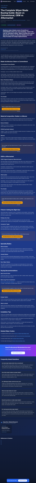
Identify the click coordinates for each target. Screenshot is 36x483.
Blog (28, 1)
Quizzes (24, 1)
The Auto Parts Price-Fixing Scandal (23, 336)
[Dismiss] (28, 480)
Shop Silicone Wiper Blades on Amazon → (11, 149)
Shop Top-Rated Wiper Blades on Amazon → (11, 290)
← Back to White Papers (4, 5)
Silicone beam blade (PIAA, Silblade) (7, 281)
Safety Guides (19, 1)
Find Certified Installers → (18, 352)
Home (15, 1)
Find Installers (32, 1)
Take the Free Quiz (22, 480)
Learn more (18, 151)
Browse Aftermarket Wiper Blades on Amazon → (12, 202)
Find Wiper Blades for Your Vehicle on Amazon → (12, 236)
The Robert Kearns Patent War (18, 338)
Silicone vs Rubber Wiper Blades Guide (21, 333)
